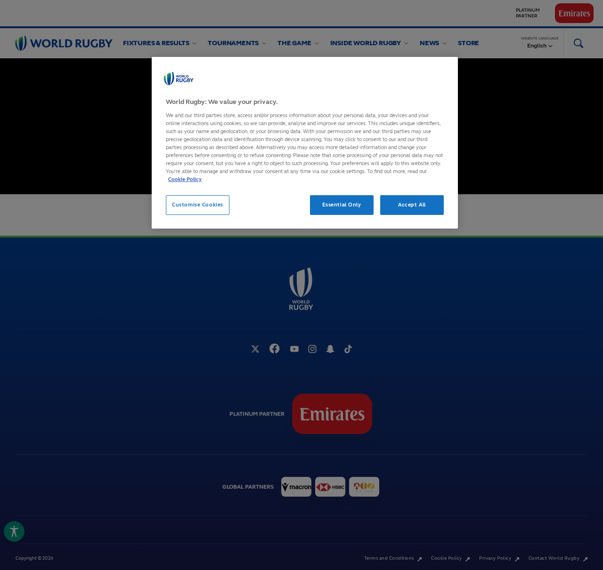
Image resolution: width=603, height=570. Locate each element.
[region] (305, 143)
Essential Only (341, 204)
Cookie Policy (185, 179)
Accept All (412, 204)
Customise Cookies (197, 204)
